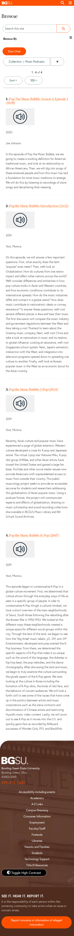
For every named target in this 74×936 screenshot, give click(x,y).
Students (37, 853)
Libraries (37, 841)
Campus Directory (37, 810)
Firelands (37, 834)
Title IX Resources (37, 865)
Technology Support (37, 859)
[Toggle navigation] (70, 2)
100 (36, 80)
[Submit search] (63, 28)
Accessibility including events (37, 792)
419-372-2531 (13, 782)
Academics (37, 798)
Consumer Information (37, 816)
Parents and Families (37, 847)
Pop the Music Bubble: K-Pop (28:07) (34, 535)
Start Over (14, 51)
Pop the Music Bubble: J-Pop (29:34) (33, 389)
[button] (29, 3)
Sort (12, 80)
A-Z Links (37, 804)
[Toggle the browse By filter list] (71, 37)
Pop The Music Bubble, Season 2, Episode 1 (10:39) (37, 101)
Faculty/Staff (37, 828)
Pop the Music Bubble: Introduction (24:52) (38, 206)
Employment (37, 822)
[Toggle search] (62, 2)
